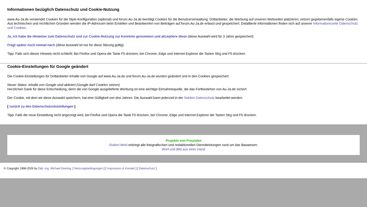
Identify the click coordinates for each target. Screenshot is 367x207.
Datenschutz (147, 168)
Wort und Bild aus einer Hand (183, 149)
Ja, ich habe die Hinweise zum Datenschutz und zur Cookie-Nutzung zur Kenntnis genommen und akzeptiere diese (97, 36)
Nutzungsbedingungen (88, 168)
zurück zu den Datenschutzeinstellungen (41, 106)
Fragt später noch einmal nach (31, 45)
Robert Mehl (118, 145)
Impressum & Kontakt (121, 168)
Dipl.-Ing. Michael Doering (54, 168)
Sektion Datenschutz (199, 98)
